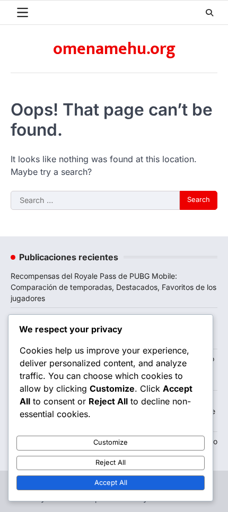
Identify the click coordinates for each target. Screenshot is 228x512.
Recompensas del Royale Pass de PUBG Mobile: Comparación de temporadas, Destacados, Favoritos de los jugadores (113, 287)
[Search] (209, 13)
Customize (110, 442)
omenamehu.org (114, 49)
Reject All (110, 462)
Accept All (110, 483)
